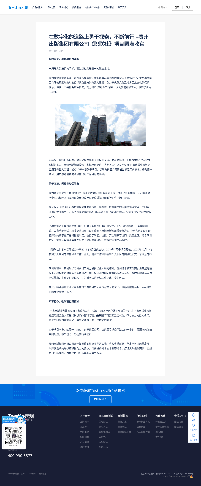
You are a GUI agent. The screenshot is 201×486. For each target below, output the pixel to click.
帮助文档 (103, 446)
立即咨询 (99, 399)
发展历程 (84, 426)
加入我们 (159, 431)
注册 (188, 7)
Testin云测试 (31, 473)
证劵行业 (141, 426)
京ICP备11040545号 (184, 473)
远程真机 (103, 426)
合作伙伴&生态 (92, 7)
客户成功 (63, 7)
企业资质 (178, 426)
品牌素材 (84, 446)
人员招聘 (84, 441)
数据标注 (122, 426)
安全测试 (103, 441)
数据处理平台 (124, 431)
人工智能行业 (143, 431)
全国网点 (84, 436)
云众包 (102, 436)
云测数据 (42, 473)
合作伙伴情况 (162, 426)
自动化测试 (104, 431)
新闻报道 (76, 7)
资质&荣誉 (108, 7)
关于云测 (122, 7)
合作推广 (159, 436)
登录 (177, 7)
